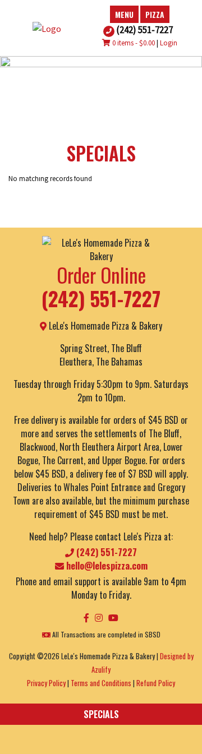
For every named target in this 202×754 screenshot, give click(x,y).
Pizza (154, 14)
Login (168, 43)
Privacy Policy (46, 683)
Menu (124, 14)
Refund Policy (155, 683)
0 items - (133, 43)
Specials (101, 714)
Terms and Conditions (101, 683)
